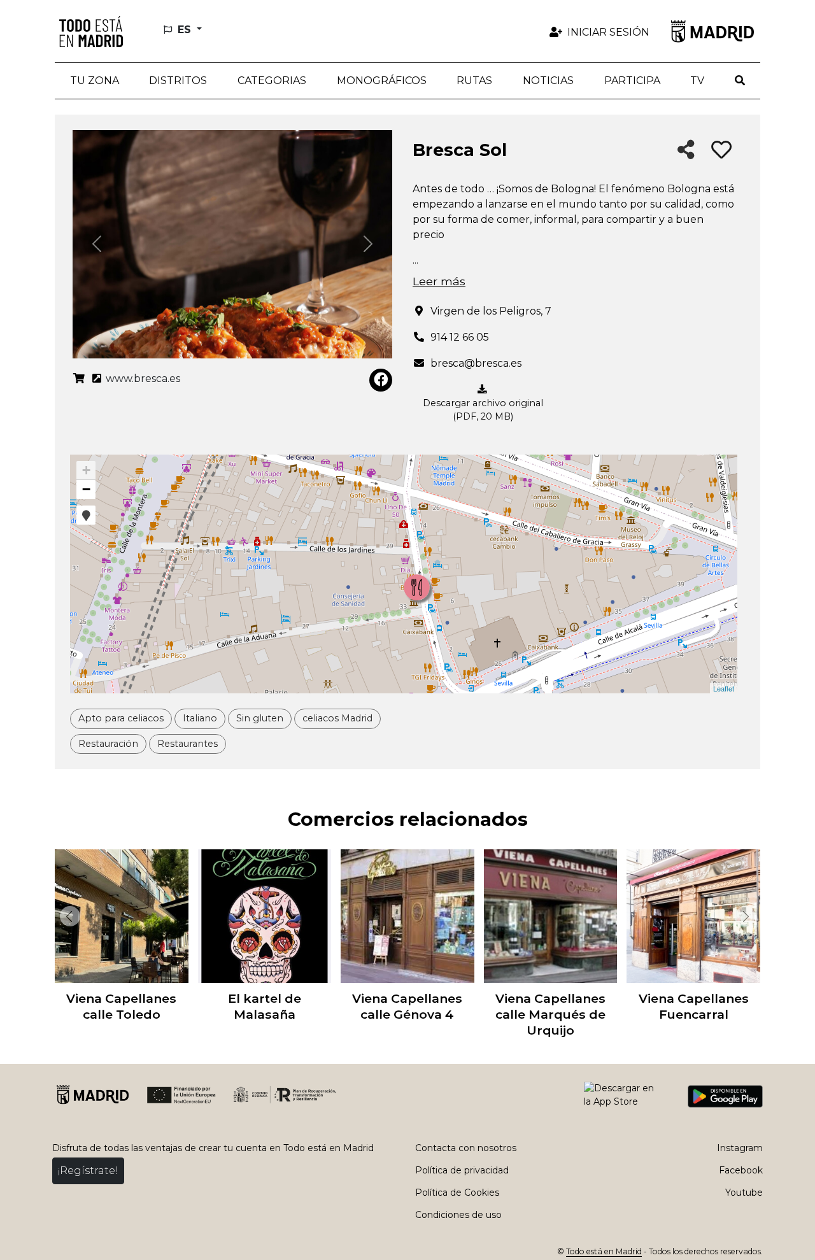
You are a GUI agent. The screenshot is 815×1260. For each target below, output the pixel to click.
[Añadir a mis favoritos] (721, 150)
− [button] (86, 489)
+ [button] (86, 470)
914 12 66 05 (459, 337)
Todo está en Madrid (604, 1251)
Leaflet (723, 688)
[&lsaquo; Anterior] (67, 916)
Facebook (741, 1170)
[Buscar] (739, 81)
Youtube (744, 1192)
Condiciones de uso (458, 1215)
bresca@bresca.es (475, 363)
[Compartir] (686, 150)
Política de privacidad (462, 1170)
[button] (178, 81)
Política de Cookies (457, 1192)
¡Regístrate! (88, 1170)
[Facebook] (380, 380)
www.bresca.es (141, 378)
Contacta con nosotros (465, 1148)
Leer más (439, 281)
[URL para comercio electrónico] (79, 378)
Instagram (740, 1148)
